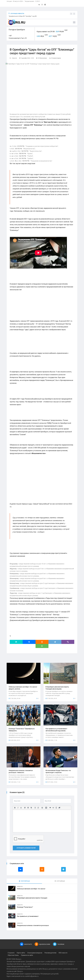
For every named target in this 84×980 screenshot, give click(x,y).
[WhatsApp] (42, 646)
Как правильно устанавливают (28, 916)
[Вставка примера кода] (53, 807)
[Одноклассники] (42, 642)
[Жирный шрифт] (14, 807)
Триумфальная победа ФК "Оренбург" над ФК (23, 16)
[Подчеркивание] (21, 807)
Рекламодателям (50, 953)
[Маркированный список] (35, 807)
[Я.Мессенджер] (16, 642)
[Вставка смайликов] (42, 807)
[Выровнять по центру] (28, 807)
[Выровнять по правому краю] (31, 807)
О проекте (11, 953)
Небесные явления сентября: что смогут (31, 889)
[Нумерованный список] (38, 807)
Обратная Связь (13, 955)
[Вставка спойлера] (56, 807)
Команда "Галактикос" (25, 907)
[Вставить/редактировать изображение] (46, 807)
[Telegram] (54, 642)
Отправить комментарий (26, 848)
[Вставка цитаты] (50, 807)
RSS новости (63, 953)
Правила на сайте (27, 955)
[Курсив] (17, 807)
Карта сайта (21, 953)
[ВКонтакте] (29, 642)
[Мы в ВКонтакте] (39, 4)
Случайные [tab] (61, 881)
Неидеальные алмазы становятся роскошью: (33, 925)
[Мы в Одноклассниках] (42, 4)
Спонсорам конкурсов (34, 953)
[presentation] (71, 13)
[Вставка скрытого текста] (59, 807)
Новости (14, 58)
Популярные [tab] (25, 881)
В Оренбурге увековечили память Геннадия (32, 898)
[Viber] (67, 642)
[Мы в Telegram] (45, 4)
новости (39, 964)
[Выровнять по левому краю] (25, 807)
